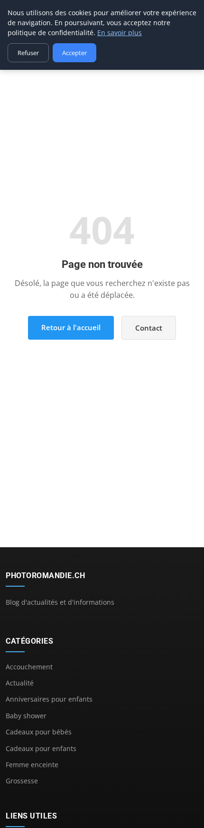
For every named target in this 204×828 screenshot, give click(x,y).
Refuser (28, 52)
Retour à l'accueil (71, 327)
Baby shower (26, 715)
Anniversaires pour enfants (49, 699)
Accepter (74, 52)
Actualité (20, 682)
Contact (148, 328)
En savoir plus (119, 32)
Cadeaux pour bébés (39, 731)
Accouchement (29, 666)
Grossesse (22, 780)
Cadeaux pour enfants (41, 748)
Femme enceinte (32, 764)
